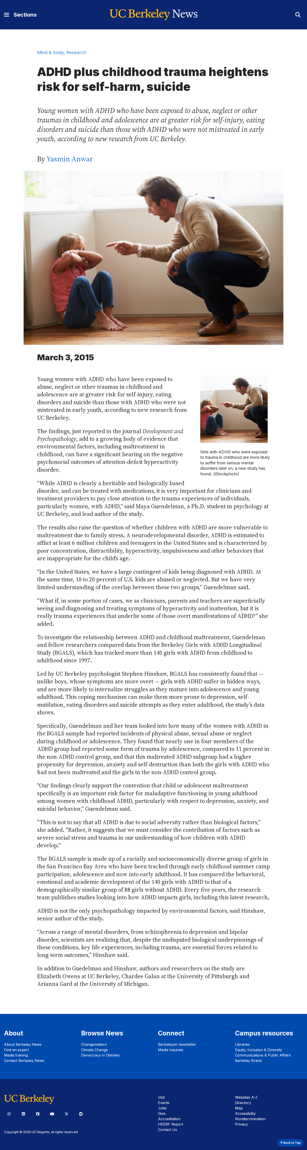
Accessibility (245, 1113)
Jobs (162, 1108)
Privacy (241, 1124)
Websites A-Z (246, 1097)
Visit (161, 1097)
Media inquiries (170, 1050)
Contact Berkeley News (24, 1060)
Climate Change (94, 1050)
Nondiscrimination (250, 1119)
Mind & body (50, 52)
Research (76, 52)
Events (163, 1102)
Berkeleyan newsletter (177, 1044)
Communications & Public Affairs (263, 1055)
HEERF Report (170, 1124)
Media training (16, 1055)
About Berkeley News (23, 1044)
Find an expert (16, 1050)
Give (161, 1113)
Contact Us (167, 1129)
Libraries (242, 1044)
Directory (243, 1102)
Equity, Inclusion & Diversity (258, 1050)
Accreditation (169, 1119)
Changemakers (94, 1044)
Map (239, 1108)
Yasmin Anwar (70, 159)
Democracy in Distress (100, 1055)
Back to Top (291, 1142)
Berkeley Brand (248, 1060)
